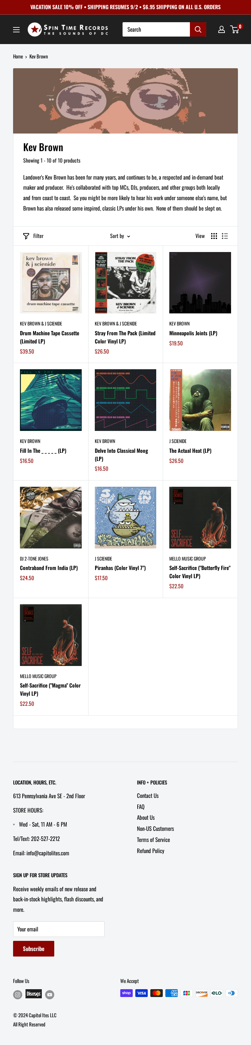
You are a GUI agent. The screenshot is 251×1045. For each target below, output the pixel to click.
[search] (156, 29)
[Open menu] (16, 29)
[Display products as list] (225, 236)
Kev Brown (179, 323)
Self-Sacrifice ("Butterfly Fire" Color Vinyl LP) (199, 572)
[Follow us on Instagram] (17, 994)
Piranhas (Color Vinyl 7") (120, 568)
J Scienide (178, 440)
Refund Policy (150, 851)
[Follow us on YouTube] (49, 994)
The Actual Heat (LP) (190, 450)
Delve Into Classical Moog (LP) (121, 455)
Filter (38, 236)
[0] (235, 29)
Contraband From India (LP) (49, 568)
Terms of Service (153, 839)
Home (18, 56)
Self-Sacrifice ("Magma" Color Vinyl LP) (50, 689)
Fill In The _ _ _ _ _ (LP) (43, 450)
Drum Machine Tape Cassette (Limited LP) (49, 337)
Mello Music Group (187, 558)
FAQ (140, 806)
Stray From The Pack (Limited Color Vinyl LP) (125, 337)
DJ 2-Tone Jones (34, 558)
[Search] (198, 29)
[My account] (221, 29)
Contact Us (148, 795)
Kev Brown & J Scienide (41, 323)
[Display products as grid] (214, 236)
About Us (146, 817)
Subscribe (33, 948)
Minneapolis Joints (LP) (193, 333)
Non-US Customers (155, 828)
